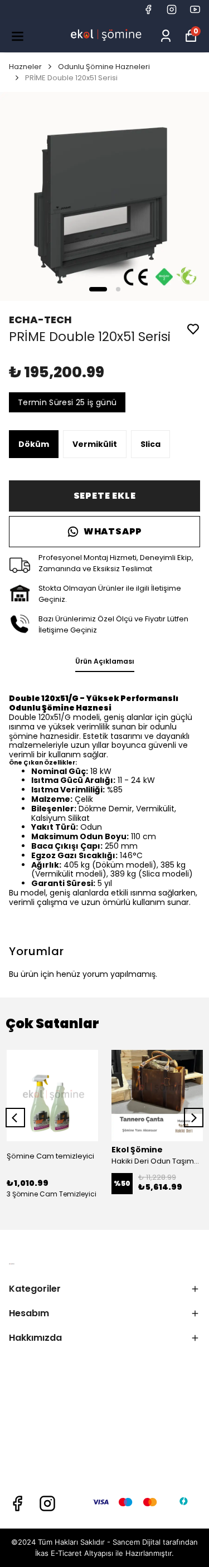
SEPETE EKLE (105, 495)
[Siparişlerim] (166, 36)
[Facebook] (17, 1503)
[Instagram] (47, 1503)
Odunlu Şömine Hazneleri (104, 66)
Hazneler (25, 66)
